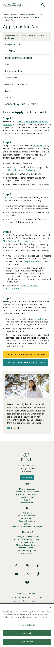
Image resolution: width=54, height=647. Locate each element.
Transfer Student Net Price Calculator (25, 362)
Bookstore (27, 512)
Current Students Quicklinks (27, 539)
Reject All (27, 633)
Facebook (16, 566)
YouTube (16, 574)
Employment (27, 518)
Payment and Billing (14, 71)
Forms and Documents (16, 84)
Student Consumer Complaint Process (27, 597)
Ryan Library (27, 542)
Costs (8, 64)
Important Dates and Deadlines (20, 57)
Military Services (27, 489)
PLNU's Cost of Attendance (16, 241)
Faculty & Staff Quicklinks (27, 536)
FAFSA (12, 51)
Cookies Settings (27, 625)
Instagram (27, 566)
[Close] (50, 607)
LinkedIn (27, 574)
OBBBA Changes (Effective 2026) (20, 104)
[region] (27, 625)
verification (39, 319)
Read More (16, 428)
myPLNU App (27, 553)
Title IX (27, 500)
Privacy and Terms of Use (27, 593)
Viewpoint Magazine (27, 550)
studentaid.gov (39, 145)
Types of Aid (11, 77)
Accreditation (27, 502)
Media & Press (27, 497)
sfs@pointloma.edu (32, 261)
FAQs (7, 91)
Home (5, 14)
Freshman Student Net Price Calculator (25, 354)
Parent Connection (27, 547)
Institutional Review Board (27, 494)
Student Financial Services (29, 14)
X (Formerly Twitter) (38, 566)
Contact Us (10, 97)
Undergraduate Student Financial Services (21, 17)
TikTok (38, 574)
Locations (27, 477)
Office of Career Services (27, 545)
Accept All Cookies (26, 641)
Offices (13, 14)
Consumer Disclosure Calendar (27, 601)
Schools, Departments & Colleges (27, 526)
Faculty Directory (27, 521)
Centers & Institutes (27, 515)
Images (27, 582)
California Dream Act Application (21, 170)
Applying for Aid (12, 44)
